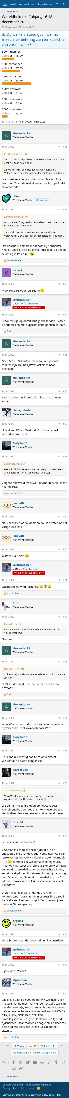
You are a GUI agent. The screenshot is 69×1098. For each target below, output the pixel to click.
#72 (65, 616)
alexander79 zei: (13, 463)
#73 (65, 661)
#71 (65, 580)
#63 (65, 283)
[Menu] (5, 4)
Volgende (46, 1046)
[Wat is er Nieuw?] (57, 4)
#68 (65, 456)
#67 (65, 423)
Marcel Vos (11, 27)
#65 (65, 354)
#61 (65, 146)
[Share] (59, 147)
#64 (65, 314)
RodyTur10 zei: (12, 668)
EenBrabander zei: (14, 154)
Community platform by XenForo (32, 1094)
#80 (65, 993)
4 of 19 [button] (32, 1046)
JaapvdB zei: (10, 624)
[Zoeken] (64, 4)
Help (22, 1088)
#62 (65, 209)
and (15, 493)
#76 (65, 783)
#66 (65, 391)
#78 (65, 934)
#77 (65, 836)
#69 (65, 516)
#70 (65, 549)
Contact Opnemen (13, 1084)
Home (31, 1088)
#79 (65, 964)
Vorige (20, 1046)
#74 (65, 718)
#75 (65, 750)
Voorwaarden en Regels (39, 1084)
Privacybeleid (10, 1088)
